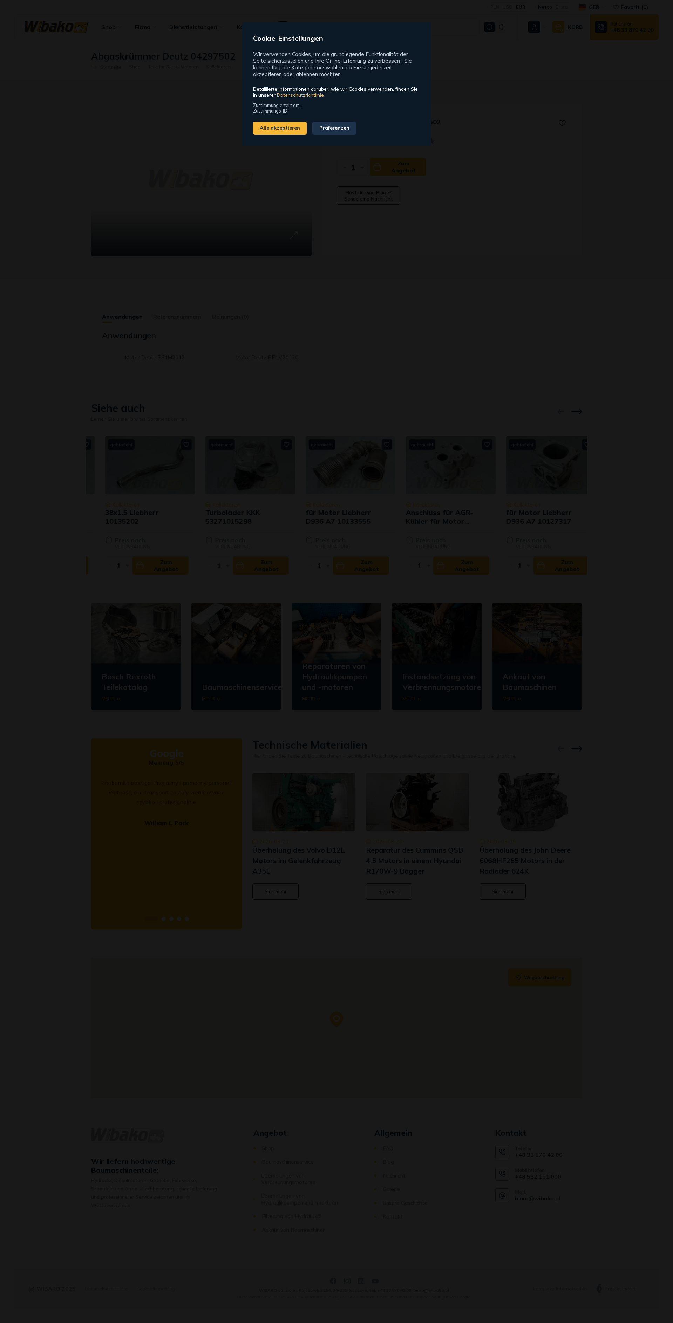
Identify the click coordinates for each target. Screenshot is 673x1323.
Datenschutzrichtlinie (300, 95)
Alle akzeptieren (280, 128)
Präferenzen (334, 128)
